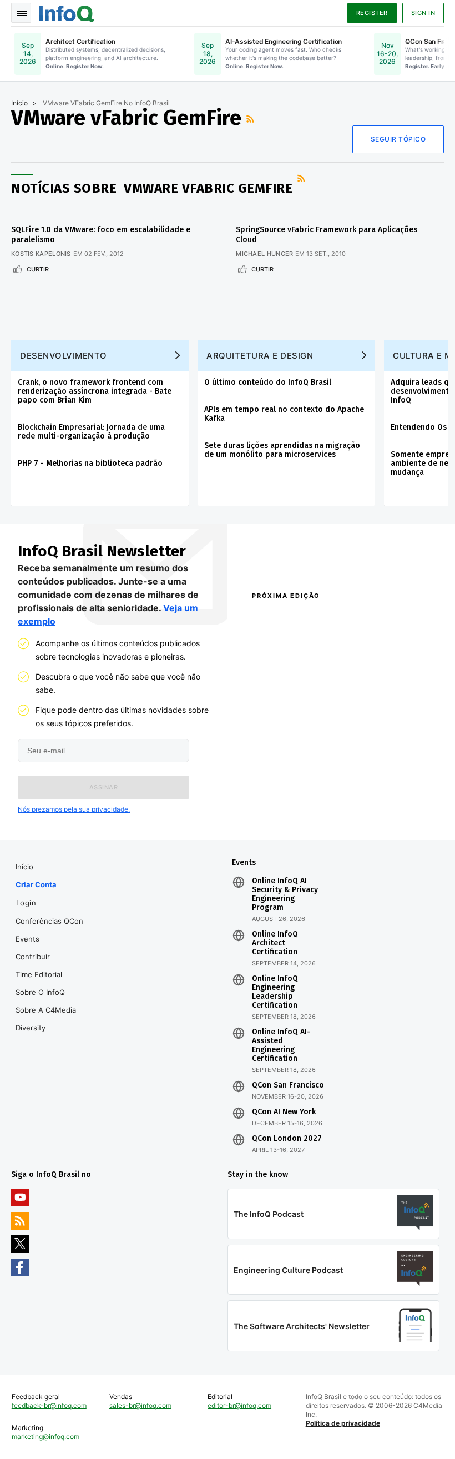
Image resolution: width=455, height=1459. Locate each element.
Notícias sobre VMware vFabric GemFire (151, 188)
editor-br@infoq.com (239, 1405)
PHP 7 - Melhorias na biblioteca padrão (90, 463)
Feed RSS (251, 118)
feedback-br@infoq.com (49, 1405)
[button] (103, 787)
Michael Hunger (264, 254)
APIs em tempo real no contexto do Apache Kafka (284, 414)
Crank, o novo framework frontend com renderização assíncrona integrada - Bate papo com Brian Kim (94, 391)
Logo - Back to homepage (66, 12)
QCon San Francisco (288, 1085)
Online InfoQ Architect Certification (275, 943)
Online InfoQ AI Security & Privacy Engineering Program (285, 894)
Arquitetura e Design (259, 355)
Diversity (31, 1027)
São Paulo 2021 (369, 789)
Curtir (38, 269)
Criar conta (36, 884)
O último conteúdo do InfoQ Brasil (267, 382)
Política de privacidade (343, 1423)
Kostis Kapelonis (41, 254)
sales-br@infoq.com (140, 1405)
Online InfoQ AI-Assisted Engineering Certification (281, 1045)
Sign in (423, 13)
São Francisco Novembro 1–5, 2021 (386, 809)
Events (27, 938)
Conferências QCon (49, 921)
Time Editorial (39, 974)
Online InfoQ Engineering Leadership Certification (275, 992)
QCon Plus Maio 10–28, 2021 (286, 809)
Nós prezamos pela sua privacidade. (74, 809)
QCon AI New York (284, 1112)
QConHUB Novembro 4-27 (292, 789)
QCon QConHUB (315, 619)
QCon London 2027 (287, 1138)
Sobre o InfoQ (40, 992)
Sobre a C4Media (46, 1009)
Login (26, 902)
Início (19, 103)
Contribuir (33, 956)
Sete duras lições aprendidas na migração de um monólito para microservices (282, 450)
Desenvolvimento (63, 355)
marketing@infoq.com (45, 1436)
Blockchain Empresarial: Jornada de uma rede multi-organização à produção (91, 431)
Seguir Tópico (398, 139)
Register (372, 13)
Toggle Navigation (21, 13)
